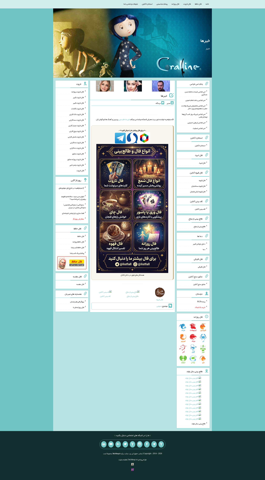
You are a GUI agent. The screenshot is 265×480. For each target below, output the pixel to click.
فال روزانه (175, 4)
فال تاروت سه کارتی (76, 120)
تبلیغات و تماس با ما (131, 4)
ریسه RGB (201, 301)
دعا (204, 249)
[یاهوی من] (161, 444)
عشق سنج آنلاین (199, 284)
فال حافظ (198, 4)
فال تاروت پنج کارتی (76, 131)
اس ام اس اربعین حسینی (196, 122)
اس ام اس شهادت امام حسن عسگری (196, 93)
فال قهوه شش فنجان (197, 191)
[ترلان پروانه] (133, 87)
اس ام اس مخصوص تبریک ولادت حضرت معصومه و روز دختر (194, 107)
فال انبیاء (202, 163)
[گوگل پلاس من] (118, 444)
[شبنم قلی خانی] (105, 87)
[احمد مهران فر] (161, 87)
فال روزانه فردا (78, 307)
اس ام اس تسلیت (199, 128)
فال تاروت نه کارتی (77, 142)
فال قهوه (202, 180)
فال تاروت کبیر (78, 97)
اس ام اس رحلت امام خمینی (195, 100)
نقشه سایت (123, 459)
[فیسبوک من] (147, 444)
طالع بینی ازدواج (132, 296)
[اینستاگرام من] (139, 444)
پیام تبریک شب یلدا (77, 253)
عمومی (159, 306)
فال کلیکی (201, 267)
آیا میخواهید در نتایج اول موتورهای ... (72, 189)
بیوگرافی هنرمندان (77, 302)
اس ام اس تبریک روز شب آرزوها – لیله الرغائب (194, 115)
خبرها (205, 40)
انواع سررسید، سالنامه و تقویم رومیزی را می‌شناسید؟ (73, 197)
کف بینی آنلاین (105, 296)
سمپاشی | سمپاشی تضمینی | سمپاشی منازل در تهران (74, 206)
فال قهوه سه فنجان (198, 186)
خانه (207, 4)
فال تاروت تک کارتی (76, 114)
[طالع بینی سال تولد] (193, 399)
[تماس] (132, 444)
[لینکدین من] (104, 444)
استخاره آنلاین (147, 4)
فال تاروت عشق (78, 154)
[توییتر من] (125, 444)
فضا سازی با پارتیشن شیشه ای (73, 213)
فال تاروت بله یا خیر (76, 165)
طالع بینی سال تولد (198, 424)
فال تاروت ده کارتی (77, 148)
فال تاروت (187, 4)
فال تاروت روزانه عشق (75, 159)
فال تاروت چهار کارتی (76, 125)
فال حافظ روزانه (78, 242)
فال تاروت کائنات (77, 108)
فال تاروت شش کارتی (76, 137)
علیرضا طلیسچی (124, 119)
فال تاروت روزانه (77, 92)
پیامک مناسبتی (162, 4)
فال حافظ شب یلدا (77, 247)
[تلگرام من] (154, 444)
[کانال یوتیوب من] (111, 444)
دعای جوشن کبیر (199, 244)
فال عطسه (80, 284)
